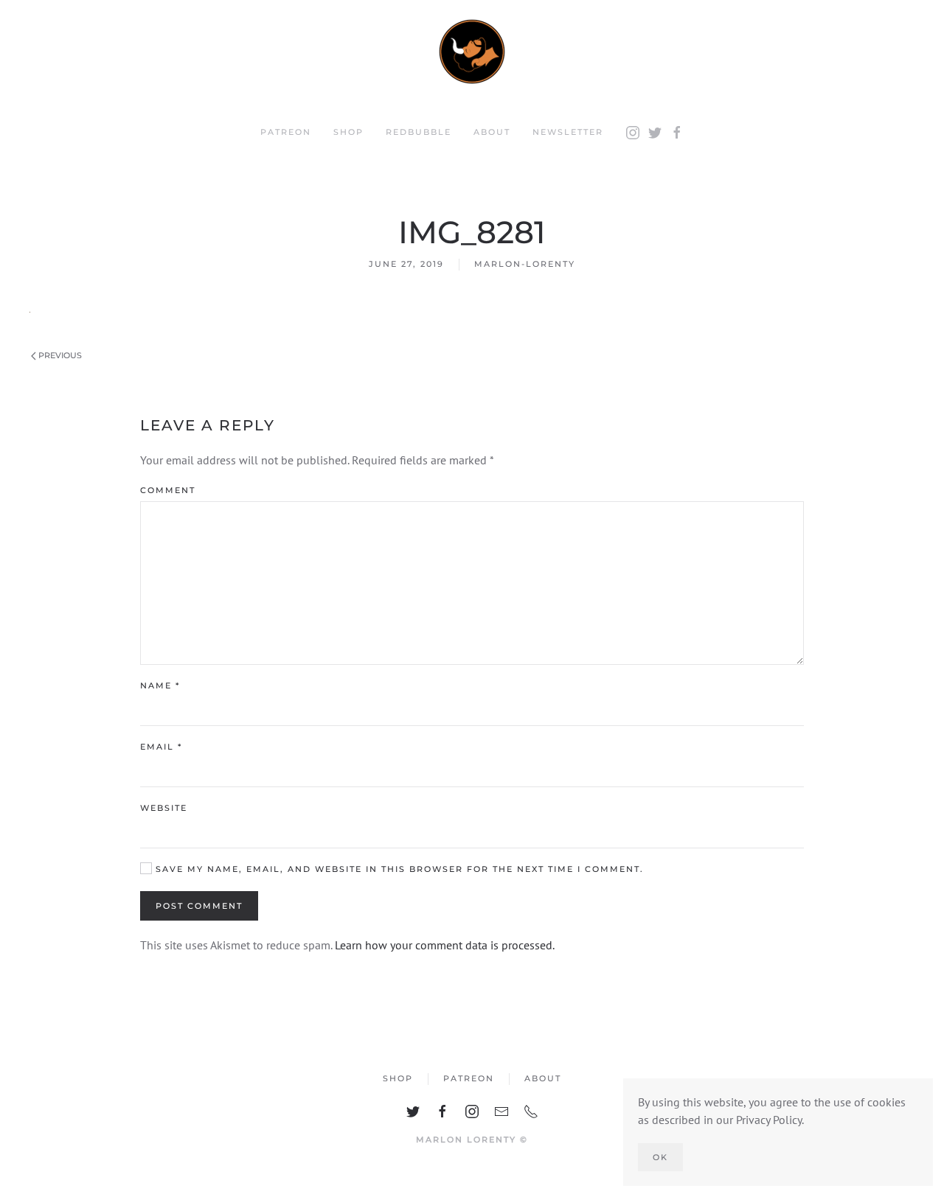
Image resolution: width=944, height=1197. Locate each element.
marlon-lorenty (524, 264)
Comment (167, 490)
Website (163, 808)
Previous (59, 355)
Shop (348, 132)
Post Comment (199, 906)
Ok (660, 1157)
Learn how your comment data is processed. (445, 945)
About (491, 132)
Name (160, 685)
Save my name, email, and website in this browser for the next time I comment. (398, 869)
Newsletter (567, 132)
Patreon (285, 132)
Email (161, 746)
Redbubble (418, 132)
